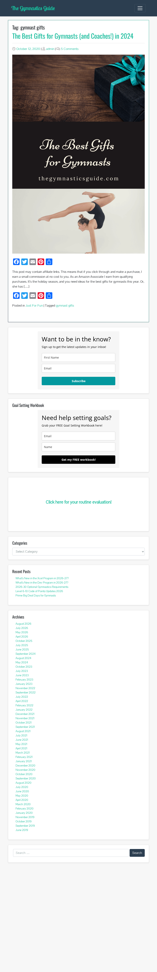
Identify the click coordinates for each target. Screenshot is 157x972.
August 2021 (23, 731)
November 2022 (25, 688)
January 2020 (24, 813)
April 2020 (22, 800)
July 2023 (22, 671)
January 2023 (24, 684)
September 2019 (25, 825)
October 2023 (24, 666)
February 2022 (24, 705)
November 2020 (25, 770)
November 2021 (25, 718)
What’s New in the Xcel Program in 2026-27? (42, 578)
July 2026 (22, 628)
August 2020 (23, 783)
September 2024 (26, 654)
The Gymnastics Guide (33, 8)
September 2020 (26, 778)
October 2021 (23, 722)
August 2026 (23, 623)
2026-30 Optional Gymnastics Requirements (42, 587)
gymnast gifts (65, 305)
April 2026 (22, 636)
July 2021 (21, 735)
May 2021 (21, 744)
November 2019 (25, 817)
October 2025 (24, 641)
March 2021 (23, 752)
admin (50, 49)
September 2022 (26, 692)
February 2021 (24, 757)
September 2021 (25, 727)
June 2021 (22, 740)
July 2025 (22, 645)
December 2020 (25, 765)
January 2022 (24, 709)
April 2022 (22, 701)
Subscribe (78, 381)
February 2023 (24, 679)
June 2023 (22, 675)
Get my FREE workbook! (79, 460)
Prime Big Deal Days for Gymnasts (36, 595)
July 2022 (22, 697)
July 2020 (22, 787)
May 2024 (22, 662)
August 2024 (23, 658)
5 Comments (69, 49)
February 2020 (25, 808)
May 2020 (22, 795)
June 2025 (22, 649)
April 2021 (21, 748)
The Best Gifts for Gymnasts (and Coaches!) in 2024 (72, 36)
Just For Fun (34, 305)
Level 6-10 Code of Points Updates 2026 (39, 591)
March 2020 (23, 804)
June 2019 (22, 830)
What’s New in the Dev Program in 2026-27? (42, 582)
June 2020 (22, 791)
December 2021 (25, 714)
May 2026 (22, 632)
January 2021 (24, 761)
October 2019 (23, 821)
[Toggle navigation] (140, 8)
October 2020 (24, 774)
